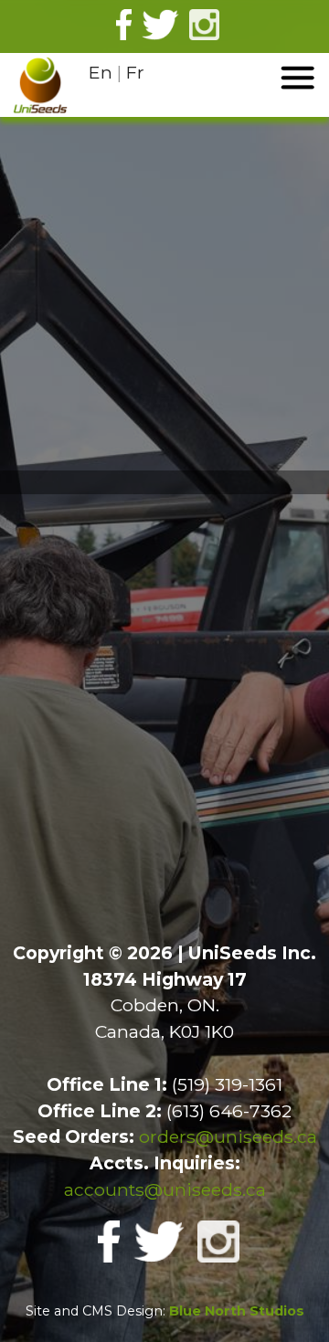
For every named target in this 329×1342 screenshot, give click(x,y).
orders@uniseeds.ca (228, 1136)
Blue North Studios (236, 1311)
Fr (135, 72)
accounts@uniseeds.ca (165, 1189)
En (100, 72)
